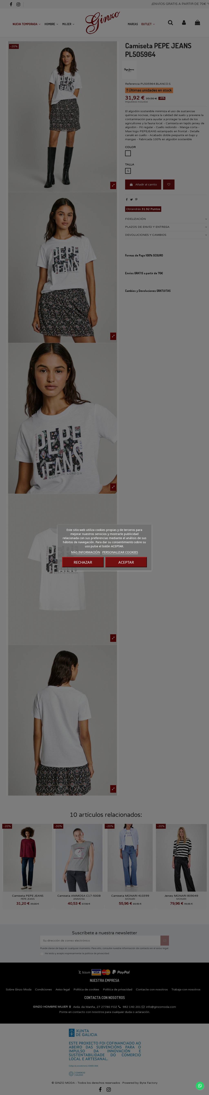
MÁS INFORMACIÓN (85, 552)
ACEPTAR (126, 562)
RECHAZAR (83, 562)
